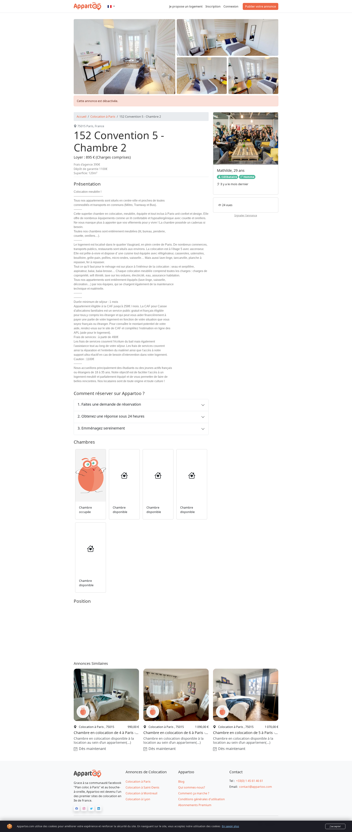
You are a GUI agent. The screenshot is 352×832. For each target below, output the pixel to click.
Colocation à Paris (102, 117)
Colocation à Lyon (138, 799)
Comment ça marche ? (193, 793)
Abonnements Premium (194, 805)
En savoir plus (230, 826)
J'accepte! (335, 826)
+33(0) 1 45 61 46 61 (249, 781)
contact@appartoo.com (255, 787)
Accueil (81, 117)
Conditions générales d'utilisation (201, 799)
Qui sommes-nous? (191, 787)
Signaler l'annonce (245, 215)
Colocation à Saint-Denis (142, 787)
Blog (181, 782)
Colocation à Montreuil (141, 793)
